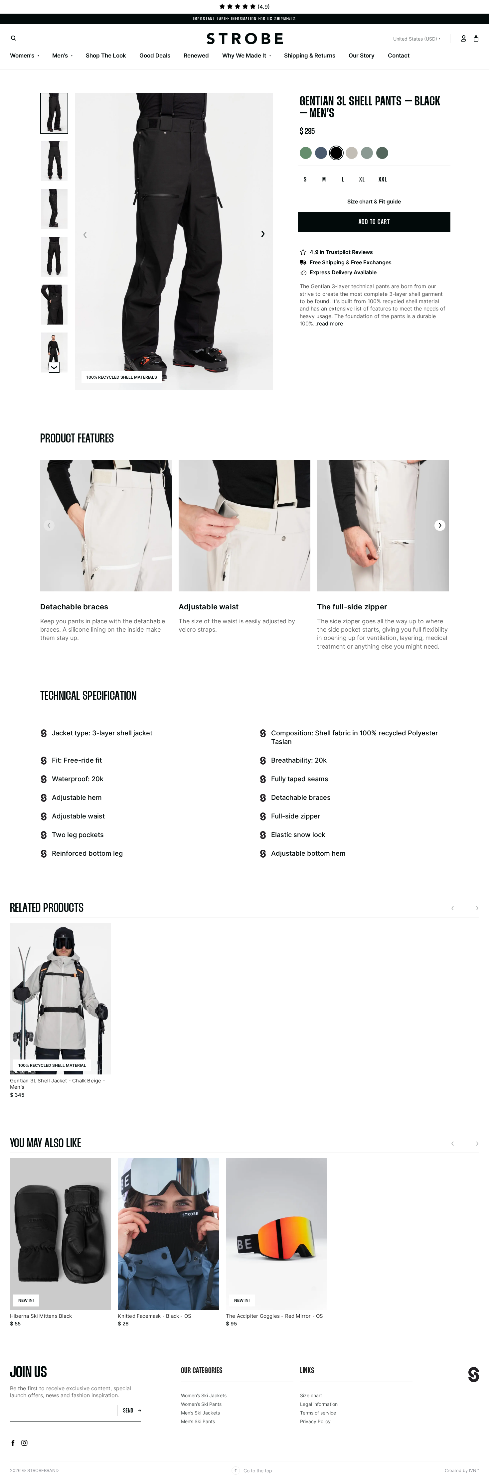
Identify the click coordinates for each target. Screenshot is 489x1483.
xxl (383, 180)
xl (362, 180)
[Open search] (13, 38)
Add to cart (374, 222)
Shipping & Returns (309, 55)
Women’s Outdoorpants (167, 47)
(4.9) (263, 6)
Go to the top (258, 1470)
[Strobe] (245, 38)
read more (330, 323)
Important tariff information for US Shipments (244, 19)
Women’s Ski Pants (101, 47)
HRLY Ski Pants (204, 47)
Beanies (333, 47)
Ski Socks (300, 47)
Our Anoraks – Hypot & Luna (273, 47)
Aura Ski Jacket (153, 47)
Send (128, 1411)
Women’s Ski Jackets (38, 47)
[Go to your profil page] (463, 38)
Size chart (311, 1395)
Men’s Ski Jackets (33, 47)
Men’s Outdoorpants (146, 47)
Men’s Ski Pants (88, 47)
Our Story (362, 55)
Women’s (22, 55)
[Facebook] (14, 1444)
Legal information (319, 1404)
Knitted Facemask (378, 47)
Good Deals (154, 55)
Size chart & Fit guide (374, 201)
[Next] (262, 234)
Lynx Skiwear (104, 47)
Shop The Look (106, 55)
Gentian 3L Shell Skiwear (43, 47)
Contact (398, 55)
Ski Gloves (222, 47)
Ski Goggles (261, 47)
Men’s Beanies (317, 47)
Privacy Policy (315, 1421)
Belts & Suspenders (438, 47)
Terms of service (318, 1413)
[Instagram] (24, 1444)
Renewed (196, 55)
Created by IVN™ (462, 1470)
